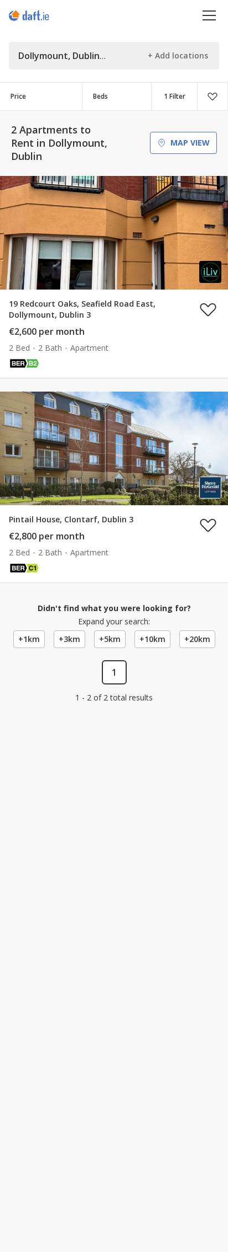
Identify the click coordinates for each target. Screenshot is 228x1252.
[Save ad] (208, 309)
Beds (100, 96)
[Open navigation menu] (209, 15)
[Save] (212, 96)
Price (18, 96)
